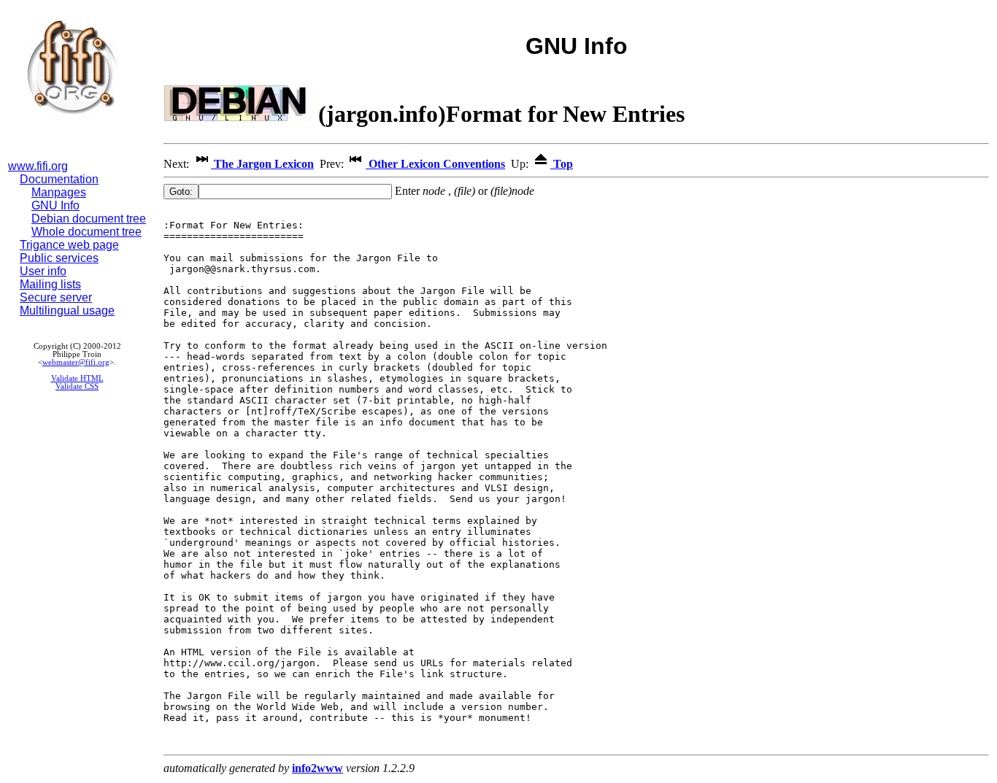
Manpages (58, 192)
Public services (59, 258)
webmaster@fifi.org (75, 362)
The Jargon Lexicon (262, 164)
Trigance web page (69, 245)
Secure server (56, 297)
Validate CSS (77, 386)
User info (43, 271)
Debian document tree (88, 218)
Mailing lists (50, 284)
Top (561, 164)
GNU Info (55, 205)
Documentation (59, 179)
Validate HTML (77, 378)
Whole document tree (86, 231)
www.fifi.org (38, 166)
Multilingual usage (67, 310)
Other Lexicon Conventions (435, 164)
